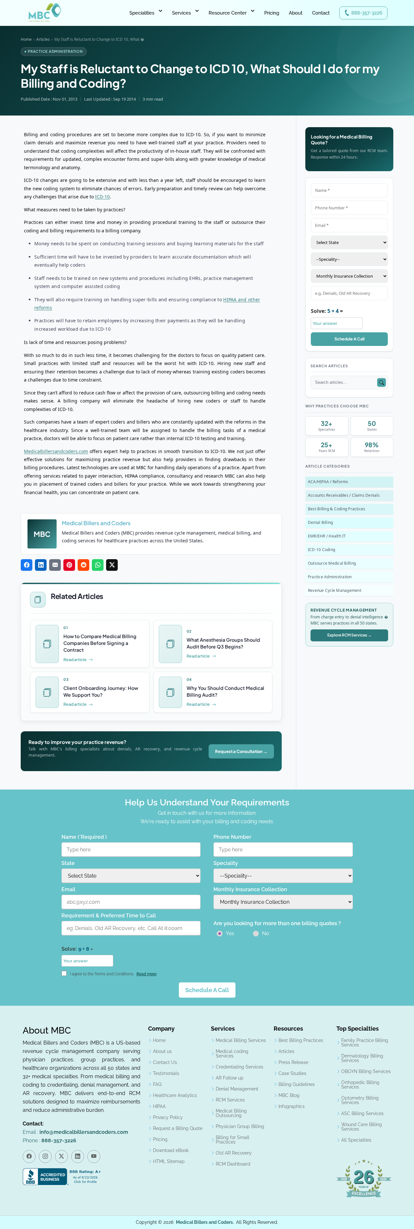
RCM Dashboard (233, 1164)
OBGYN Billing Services (366, 1071)
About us (162, 1051)
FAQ (157, 1084)
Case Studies (292, 1073)
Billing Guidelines (296, 1084)
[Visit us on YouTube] (93, 1156)
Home (26, 39)
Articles (43, 39)
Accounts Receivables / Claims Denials (344, 495)
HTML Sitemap (169, 1161)
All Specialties (356, 1140)
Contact (321, 13)
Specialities (141, 13)
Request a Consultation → (241, 751)
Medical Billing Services (241, 1040)
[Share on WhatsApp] (98, 565)
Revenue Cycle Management (334, 590)
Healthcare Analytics (175, 1095)
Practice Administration (330, 577)
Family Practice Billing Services (364, 1042)
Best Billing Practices (300, 1040)
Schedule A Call (349, 338)
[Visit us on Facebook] (29, 1156)
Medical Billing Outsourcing (231, 1113)
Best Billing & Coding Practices (336, 509)
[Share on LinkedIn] (41, 565)
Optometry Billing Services (360, 1100)
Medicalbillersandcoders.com (56, 451)
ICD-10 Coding (321, 549)
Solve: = (327, 311)
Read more (146, 974)
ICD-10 (102, 197)
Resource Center (227, 13)
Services (181, 13)
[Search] (381, 382)
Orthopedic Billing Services (360, 1084)
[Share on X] (112, 565)
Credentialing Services (239, 1067)
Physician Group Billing (240, 1126)
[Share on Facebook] (26, 565)
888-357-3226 (366, 13)
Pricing (271, 13)
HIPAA (159, 1106)
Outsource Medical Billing (332, 563)
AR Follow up (230, 1078)
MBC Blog (289, 1095)
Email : (75, 1132)
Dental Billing (320, 522)
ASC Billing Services (362, 1113)
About (295, 13)
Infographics (291, 1106)
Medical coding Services (232, 1053)
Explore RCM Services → (349, 635)
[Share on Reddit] (83, 565)
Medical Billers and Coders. (205, 1222)
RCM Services (230, 1100)
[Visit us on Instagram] (45, 1156)
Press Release (293, 1062)
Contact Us (165, 1062)
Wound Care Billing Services (361, 1126)
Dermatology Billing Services (362, 1058)
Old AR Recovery (234, 1153)
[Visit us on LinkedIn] (77, 1156)
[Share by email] (55, 565)
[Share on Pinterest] (69, 565)
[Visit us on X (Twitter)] (61, 1156)
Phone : (49, 1140)
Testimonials (166, 1073)
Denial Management (237, 1089)
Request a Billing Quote (177, 1128)
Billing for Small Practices (232, 1139)
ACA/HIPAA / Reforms (328, 481)
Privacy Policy (168, 1117)
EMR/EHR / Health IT (327, 536)
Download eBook (171, 1150)
